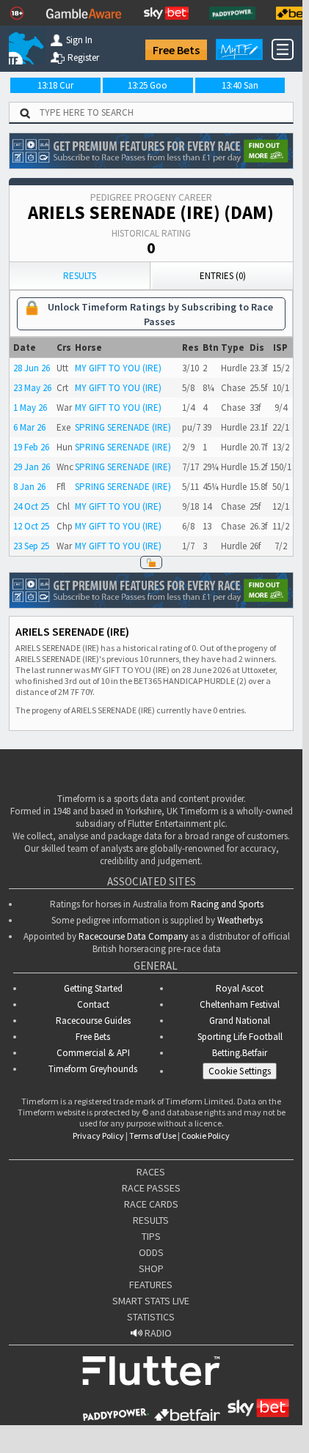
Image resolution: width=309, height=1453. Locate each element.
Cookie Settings (239, 1071)
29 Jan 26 (31, 467)
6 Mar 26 (29, 427)
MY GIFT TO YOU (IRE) (118, 368)
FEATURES (150, 1284)
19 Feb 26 (31, 447)
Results (79, 276)
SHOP (151, 1268)
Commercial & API (93, 1053)
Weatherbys (240, 920)
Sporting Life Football (240, 1036)
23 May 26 (32, 388)
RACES (151, 1171)
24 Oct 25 (31, 506)
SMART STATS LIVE (150, 1300)
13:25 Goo (147, 85)
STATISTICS (151, 1316)
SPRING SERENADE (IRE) (123, 427)
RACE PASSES (151, 1187)
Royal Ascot (239, 988)
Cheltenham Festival (240, 1004)
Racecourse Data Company (133, 936)
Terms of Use (152, 1135)
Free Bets (176, 49)
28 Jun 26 (31, 368)
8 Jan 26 (29, 486)
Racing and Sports (227, 904)
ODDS (151, 1252)
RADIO (157, 1332)
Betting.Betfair (239, 1053)
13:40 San (240, 85)
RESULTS (151, 1220)
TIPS (151, 1236)
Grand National (239, 1020)
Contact (93, 1004)
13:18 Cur (55, 85)
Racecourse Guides (93, 1020)
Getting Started (93, 988)
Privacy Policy (98, 1135)
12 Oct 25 (31, 526)
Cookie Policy (205, 1135)
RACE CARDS (151, 1204)
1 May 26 (30, 407)
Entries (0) (223, 276)
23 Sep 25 (31, 546)
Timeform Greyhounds (92, 1069)
